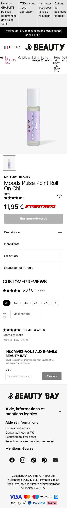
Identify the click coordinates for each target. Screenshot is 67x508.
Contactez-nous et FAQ (19, 432)
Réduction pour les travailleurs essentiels (30, 441)
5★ (16, 303)
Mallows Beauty (17, 177)
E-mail (8, 370)
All (6, 303)
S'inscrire (51, 376)
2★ (46, 303)
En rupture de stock (33, 218)
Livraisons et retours (17, 428)
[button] (9, 163)
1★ (55, 303)
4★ (26, 303)
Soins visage (36, 59)
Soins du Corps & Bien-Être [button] (56, 64)
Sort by (5, 315)
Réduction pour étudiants (20, 437)
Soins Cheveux (46, 59)
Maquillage (24, 57)
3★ (36, 303)
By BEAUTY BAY (10, 60)
